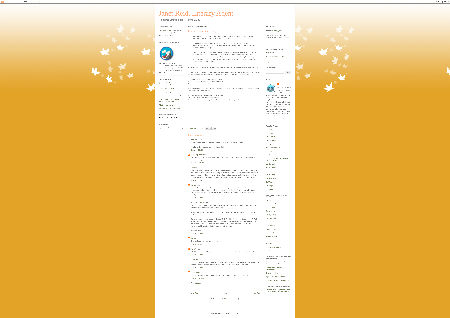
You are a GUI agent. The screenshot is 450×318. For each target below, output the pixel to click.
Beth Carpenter (196, 155)
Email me (286, 37)
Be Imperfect (271, 144)
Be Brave (269, 133)
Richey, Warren (271, 236)
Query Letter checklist (167, 88)
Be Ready (269, 171)
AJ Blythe (194, 259)
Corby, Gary (270, 211)
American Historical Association (277, 280)
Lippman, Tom (271, 229)
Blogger (235, 313)
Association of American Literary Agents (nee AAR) (278, 263)
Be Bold (269, 129)
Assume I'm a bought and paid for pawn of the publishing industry (278, 291)
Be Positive (270, 155)
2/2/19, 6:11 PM (197, 244)
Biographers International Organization (275, 268)
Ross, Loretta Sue (272, 240)
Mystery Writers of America (276, 277)
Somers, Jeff (270, 243)
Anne (192, 167)
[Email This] (206, 128)
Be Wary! (269, 186)
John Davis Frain (197, 202)
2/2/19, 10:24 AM (197, 163)
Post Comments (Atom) (230, 299)
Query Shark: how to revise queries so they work (169, 100)
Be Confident (271, 140)
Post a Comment (197, 283)
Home (225, 293)
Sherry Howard (196, 272)
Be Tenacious (271, 178)
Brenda (193, 185)
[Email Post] (201, 128)
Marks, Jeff (270, 233)
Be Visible (269, 182)
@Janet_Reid (277, 31)
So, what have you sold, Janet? (170, 109)
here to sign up (168, 31)
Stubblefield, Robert (273, 247)
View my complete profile (275, 119)
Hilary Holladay (271, 222)
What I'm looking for (166, 105)
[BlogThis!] (208, 128)
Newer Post (194, 293)
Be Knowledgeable (273, 147)
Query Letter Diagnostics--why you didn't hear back (170, 84)
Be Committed (271, 137)
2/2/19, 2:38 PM (197, 198)
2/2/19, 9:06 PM (197, 268)
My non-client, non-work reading (171, 128)
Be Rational (270, 164)
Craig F (193, 249)
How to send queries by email (170, 96)
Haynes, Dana (271, 218)
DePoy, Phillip (271, 215)
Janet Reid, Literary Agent (196, 13)
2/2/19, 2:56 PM (197, 234)
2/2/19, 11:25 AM (197, 180)
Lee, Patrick (270, 225)
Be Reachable (271, 167)
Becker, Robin (271, 200)
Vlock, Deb (270, 251)
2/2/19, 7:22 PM (197, 255)
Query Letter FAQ (165, 92)
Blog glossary (271, 52)
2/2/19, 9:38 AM (197, 150)
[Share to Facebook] (212, 128)
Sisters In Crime (272, 273)
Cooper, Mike (271, 207)
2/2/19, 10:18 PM (197, 278)
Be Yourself (270, 189)
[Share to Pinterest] (215, 128)
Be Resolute (270, 175)
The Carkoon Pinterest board (277, 56)
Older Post (256, 293)
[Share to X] (210, 128)
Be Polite (269, 151)
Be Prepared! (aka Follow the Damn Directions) (277, 159)
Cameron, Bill (271, 204)
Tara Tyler (194, 139)
